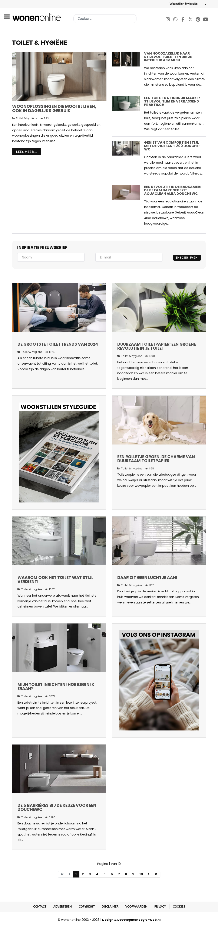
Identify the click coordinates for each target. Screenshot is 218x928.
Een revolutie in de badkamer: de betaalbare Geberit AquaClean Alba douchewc (172, 190)
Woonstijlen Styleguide (184, 3)
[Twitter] (191, 20)
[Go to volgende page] (148, 874)
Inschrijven (187, 257)
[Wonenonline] (37, 17)
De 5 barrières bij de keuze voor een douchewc (56, 807)
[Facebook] (183, 20)
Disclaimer (110, 906)
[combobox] (104, 18)
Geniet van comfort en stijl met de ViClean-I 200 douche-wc (172, 146)
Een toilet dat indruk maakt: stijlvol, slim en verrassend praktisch (172, 101)
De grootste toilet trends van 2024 (57, 344)
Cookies (179, 906)
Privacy (160, 906)
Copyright (87, 906)
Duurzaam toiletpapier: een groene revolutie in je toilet (156, 346)
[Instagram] (168, 20)
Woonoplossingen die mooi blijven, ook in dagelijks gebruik (54, 108)
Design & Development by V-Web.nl (131, 920)
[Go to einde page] (156, 874)
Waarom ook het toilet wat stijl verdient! (55, 580)
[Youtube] (205, 20)
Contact (39, 906)
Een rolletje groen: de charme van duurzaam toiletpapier (156, 459)
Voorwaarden (136, 906)
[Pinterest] (198, 20)
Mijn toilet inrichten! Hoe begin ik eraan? (55, 686)
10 (141, 874)
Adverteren (62, 906)
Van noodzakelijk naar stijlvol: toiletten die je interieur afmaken (168, 57)
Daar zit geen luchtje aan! (147, 577)
